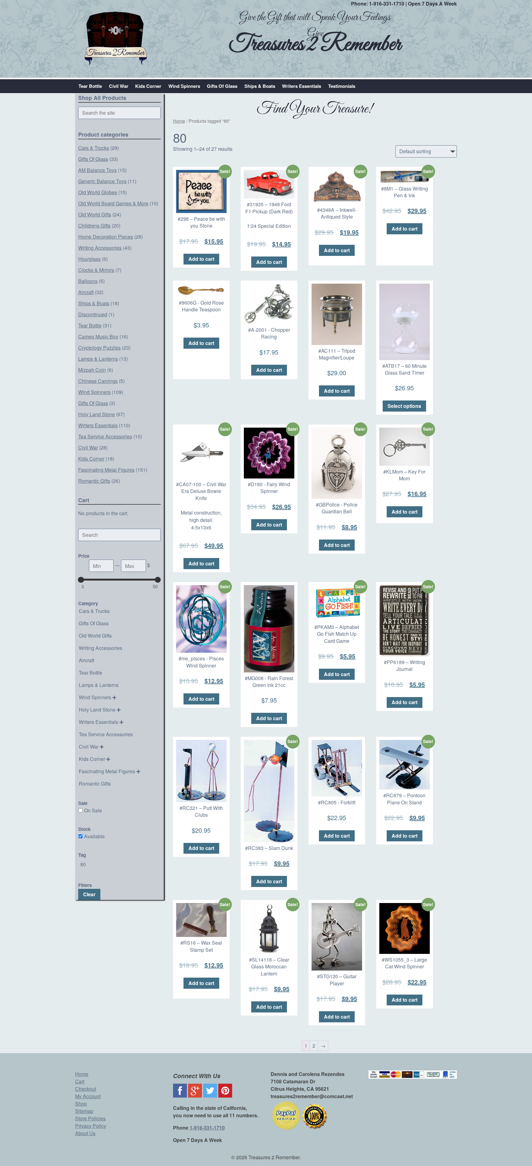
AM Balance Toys (97, 170)
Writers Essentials (301, 86)
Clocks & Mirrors (96, 269)
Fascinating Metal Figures (106, 469)
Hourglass (89, 258)
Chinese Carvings (98, 380)
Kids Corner (148, 86)
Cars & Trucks (93, 147)
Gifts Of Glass (222, 86)
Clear (89, 894)
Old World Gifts (94, 214)
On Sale (93, 810)
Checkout (85, 1088)
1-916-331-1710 (386, 3)
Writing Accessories (100, 247)
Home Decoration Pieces (105, 236)
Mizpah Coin (92, 369)
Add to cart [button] (201, 258)
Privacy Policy (90, 1125)
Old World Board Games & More (113, 203)
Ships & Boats (259, 86)
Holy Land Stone (96, 414)
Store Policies (90, 1118)
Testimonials (341, 86)
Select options (404, 405)
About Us (85, 1133)
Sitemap (84, 1111)
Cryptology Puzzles (99, 347)
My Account (88, 1096)
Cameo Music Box (98, 336)
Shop (81, 1103)
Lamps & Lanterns (98, 358)
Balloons (88, 281)
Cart (79, 1081)
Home (179, 120)
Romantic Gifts (94, 480)
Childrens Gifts (94, 225)
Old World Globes (97, 192)
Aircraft (86, 292)
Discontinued (92, 314)
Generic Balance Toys (102, 181)
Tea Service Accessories (105, 436)
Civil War (118, 86)
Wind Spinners (184, 86)
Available (94, 836)
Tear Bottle (90, 86)
